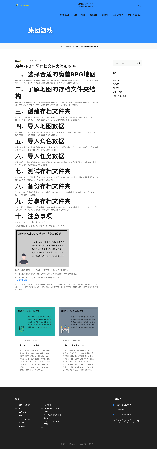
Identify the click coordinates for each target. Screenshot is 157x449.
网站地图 (22, 426)
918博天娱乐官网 (90, 444)
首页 (60, 46)
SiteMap (22, 423)
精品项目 (93, 15)
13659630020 (92, 4)
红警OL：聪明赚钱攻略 (73, 345)
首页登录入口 (64, 15)
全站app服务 (118, 15)
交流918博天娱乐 (134, 15)
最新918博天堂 (79, 15)
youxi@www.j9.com (85, 6)
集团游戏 (105, 15)
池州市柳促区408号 (124, 405)
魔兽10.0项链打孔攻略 (29, 345)
